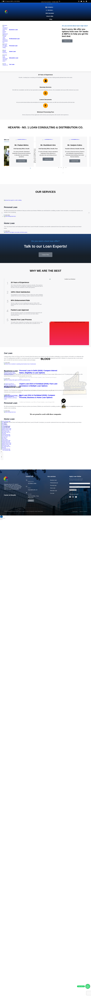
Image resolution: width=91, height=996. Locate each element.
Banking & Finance (23, 377)
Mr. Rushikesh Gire (48, 145)
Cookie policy (75, 511)
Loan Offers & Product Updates (35, 377)
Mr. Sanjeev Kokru (74, 145)
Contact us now (67, 40)
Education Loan (13, 58)
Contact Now (45, 254)
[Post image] (5, 29)
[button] (58, 167)
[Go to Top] (1, 516)
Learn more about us (35, 168)
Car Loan (11, 64)
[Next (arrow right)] (1, 519)
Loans (43, 377)
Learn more (7, 215)
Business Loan (13, 29)
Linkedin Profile (21, 160)
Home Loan (12, 51)
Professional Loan (14, 38)
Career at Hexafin (10, 495)
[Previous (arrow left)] (0, 519)
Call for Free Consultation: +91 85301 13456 (49, 1)
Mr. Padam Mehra (21, 145)
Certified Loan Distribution (24, 390)
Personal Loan (13, 45)
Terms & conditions (83, 511)
